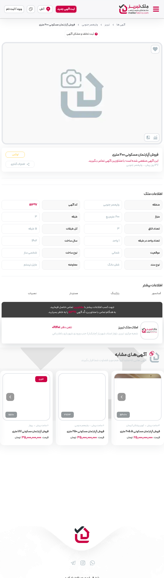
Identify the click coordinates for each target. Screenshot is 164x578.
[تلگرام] (72, 563)
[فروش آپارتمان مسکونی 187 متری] (26, 397)
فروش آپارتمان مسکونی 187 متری (30, 432)
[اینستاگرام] (82, 563)
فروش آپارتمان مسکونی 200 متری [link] (57, 25)
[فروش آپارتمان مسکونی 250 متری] (82, 397)
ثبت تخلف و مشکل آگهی (80, 34)
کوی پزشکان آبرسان (135, 425)
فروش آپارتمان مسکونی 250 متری (85, 432)
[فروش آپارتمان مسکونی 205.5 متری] (137, 397)
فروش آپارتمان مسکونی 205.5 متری (140, 432)
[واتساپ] (91, 563)
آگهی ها (121, 25)
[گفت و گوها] (31, 9)
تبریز (107, 25)
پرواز (31, 425)
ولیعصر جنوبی (90, 25)
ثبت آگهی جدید (66, 9)
